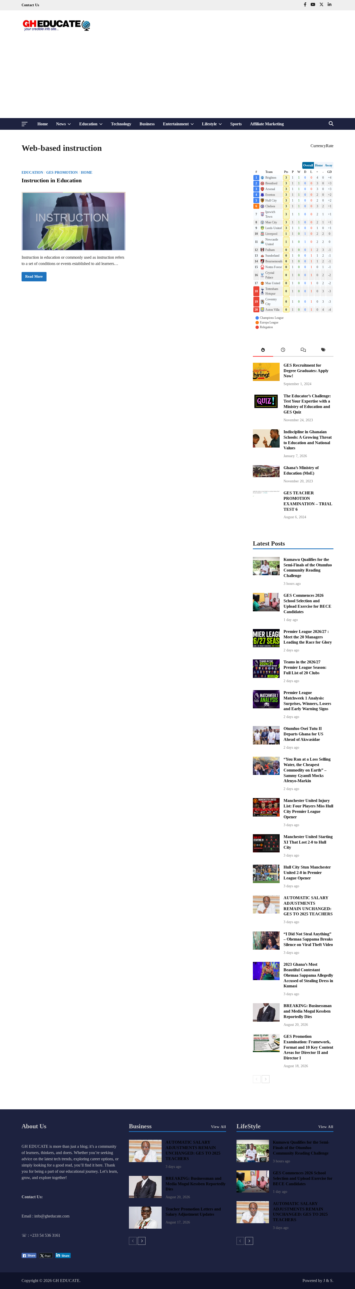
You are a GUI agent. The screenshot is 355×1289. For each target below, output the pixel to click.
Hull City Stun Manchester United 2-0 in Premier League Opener (307, 872)
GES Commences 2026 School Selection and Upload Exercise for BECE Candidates (302, 1178)
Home (42, 124)
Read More (34, 277)
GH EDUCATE (66, 1280)
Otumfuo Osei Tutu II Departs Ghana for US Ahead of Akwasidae (303, 734)
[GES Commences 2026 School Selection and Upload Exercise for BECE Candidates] (266, 610)
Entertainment (180, 125)
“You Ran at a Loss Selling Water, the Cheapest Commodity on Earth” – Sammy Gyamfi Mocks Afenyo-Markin (307, 770)
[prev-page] (257, 1079)
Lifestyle (214, 125)
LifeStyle (248, 1126)
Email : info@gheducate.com (45, 1216)
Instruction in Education (52, 180)
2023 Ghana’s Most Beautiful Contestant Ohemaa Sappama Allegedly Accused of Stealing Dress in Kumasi (308, 975)
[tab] (263, 351)
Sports (236, 124)
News (65, 125)
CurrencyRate (322, 146)
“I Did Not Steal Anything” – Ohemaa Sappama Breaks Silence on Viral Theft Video (308, 939)
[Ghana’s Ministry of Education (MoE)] (266, 476)
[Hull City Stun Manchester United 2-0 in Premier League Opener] (266, 881)
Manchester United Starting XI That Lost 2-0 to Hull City (308, 842)
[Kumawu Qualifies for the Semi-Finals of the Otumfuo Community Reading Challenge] (266, 574)
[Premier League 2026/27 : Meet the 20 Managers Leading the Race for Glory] (266, 646)
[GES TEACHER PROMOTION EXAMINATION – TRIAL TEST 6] (266, 507)
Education (93, 125)
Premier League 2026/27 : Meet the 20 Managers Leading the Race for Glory (308, 637)
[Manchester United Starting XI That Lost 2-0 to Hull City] (266, 851)
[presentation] (263, 351)
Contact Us (30, 5)
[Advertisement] (177, 79)
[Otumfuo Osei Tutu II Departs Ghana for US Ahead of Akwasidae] (266, 743)
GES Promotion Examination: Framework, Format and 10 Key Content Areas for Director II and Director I (308, 1047)
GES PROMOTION (62, 172)
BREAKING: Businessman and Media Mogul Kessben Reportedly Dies (308, 1011)
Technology (121, 124)
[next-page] (265, 1079)
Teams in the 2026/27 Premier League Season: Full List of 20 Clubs (305, 667)
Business (147, 124)
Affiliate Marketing (267, 124)
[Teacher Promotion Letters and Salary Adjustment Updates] (145, 1227)
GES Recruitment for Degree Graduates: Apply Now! (306, 370)
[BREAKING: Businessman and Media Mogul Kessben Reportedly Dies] (266, 1020)
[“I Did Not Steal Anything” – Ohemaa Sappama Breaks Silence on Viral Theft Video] (266, 948)
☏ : (26, 1235)
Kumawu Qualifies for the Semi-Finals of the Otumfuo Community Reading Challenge (301, 1147)
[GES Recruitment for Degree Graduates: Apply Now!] (266, 379)
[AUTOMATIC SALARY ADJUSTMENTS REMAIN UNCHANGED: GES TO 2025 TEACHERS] (266, 912)
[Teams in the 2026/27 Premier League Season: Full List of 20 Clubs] (266, 676)
